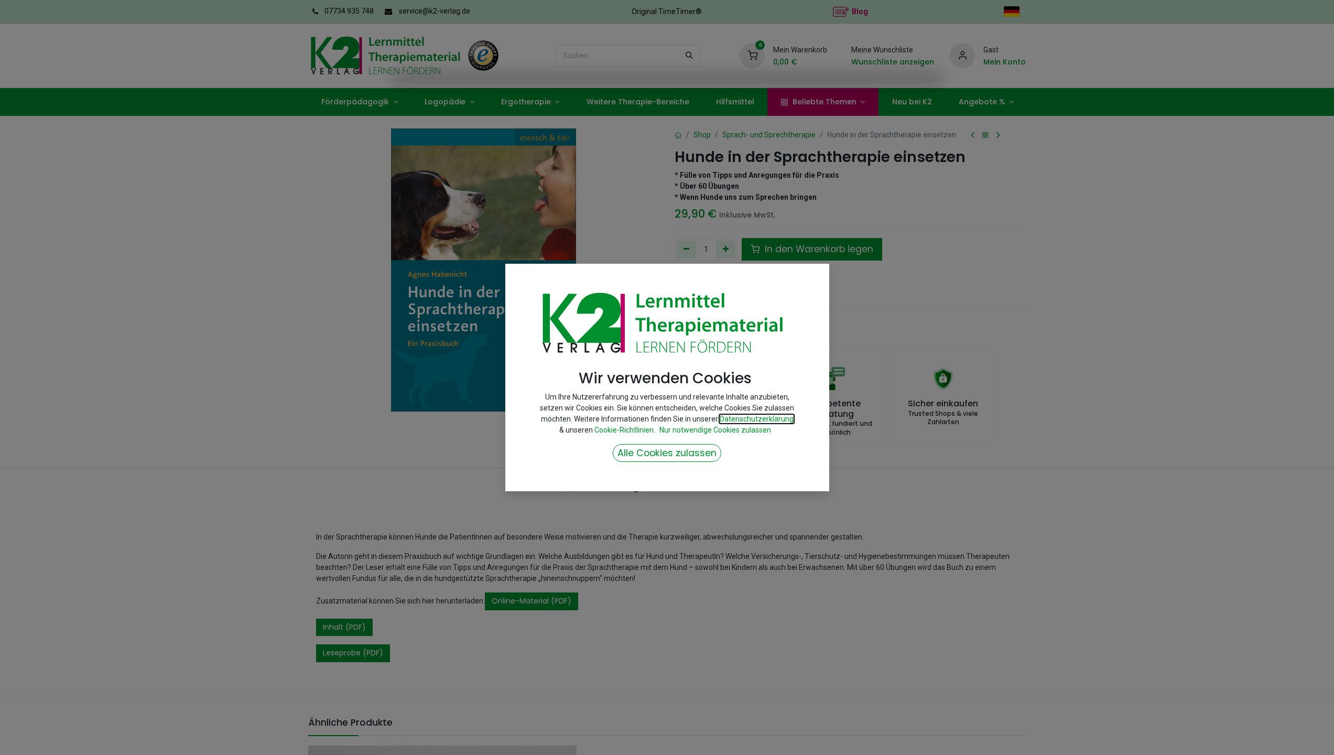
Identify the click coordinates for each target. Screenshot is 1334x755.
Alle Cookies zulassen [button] (667, 453)
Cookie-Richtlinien (624, 430)
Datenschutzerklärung (757, 419)
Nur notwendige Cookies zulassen (715, 430)
